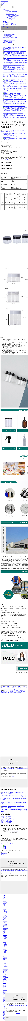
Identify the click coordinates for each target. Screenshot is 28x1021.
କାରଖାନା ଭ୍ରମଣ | (9, 23)
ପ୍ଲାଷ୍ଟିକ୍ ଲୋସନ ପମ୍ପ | (11, 14)
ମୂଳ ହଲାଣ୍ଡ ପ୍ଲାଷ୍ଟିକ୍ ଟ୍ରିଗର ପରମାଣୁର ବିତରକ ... (13, 109)
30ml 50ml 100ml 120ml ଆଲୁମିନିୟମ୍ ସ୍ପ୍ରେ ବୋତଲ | (14, 52)
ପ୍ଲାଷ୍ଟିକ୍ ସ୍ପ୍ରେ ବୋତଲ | (11, 16)
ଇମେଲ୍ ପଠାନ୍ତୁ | (4, 853)
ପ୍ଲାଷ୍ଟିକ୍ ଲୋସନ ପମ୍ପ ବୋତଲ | (12, 15)
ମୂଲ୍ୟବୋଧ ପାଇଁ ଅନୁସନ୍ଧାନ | (7, 842)
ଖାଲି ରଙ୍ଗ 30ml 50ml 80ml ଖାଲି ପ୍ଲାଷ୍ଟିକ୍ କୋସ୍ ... (14, 796)
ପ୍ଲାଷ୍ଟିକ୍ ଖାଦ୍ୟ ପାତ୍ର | (11, 12)
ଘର (4, 9)
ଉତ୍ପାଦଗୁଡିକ (6, 10)
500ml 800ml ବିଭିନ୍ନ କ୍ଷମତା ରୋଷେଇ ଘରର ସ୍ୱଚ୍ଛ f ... (14, 49)
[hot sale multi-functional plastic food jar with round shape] (14, 807)
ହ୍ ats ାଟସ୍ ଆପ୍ (4, 854)
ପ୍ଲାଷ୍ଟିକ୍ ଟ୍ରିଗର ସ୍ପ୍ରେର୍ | (11, 17)
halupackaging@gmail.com (12, 831)
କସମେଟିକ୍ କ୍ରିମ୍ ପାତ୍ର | (11, 19)
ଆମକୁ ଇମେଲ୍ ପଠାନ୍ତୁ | (5, 159)
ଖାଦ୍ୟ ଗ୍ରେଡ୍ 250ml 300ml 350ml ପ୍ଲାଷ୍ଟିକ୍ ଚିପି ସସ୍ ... (14, 97)
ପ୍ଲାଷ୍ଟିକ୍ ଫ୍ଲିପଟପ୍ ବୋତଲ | (12, 11)
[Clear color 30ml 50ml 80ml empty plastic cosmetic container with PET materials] (14, 793)
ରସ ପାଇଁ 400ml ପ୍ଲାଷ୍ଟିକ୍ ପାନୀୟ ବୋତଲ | (12, 94)
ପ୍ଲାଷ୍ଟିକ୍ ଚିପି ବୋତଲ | (10, 18)
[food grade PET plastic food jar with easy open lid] (14, 799)
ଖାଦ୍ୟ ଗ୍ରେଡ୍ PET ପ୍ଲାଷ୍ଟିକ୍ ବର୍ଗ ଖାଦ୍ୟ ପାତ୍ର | (13, 68)
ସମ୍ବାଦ (4, 21)
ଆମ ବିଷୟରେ (6, 22)
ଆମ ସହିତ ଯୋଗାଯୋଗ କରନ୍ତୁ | (9, 24)
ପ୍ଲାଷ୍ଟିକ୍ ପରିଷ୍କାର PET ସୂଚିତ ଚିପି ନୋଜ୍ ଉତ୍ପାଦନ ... (14, 106)
